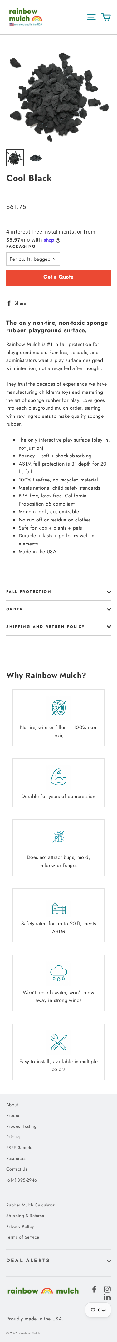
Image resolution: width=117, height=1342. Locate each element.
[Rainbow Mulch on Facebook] (94, 1289)
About (12, 1105)
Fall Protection (28, 592)
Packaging (21, 246)
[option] (58, 93)
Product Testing (21, 1126)
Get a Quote (58, 276)
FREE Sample (19, 1147)
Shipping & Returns (25, 1215)
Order (14, 609)
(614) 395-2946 (21, 1180)
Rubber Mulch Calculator (30, 1205)
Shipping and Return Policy (45, 626)
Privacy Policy (20, 1226)
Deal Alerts (28, 1260)
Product (14, 1115)
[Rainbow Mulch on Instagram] (107, 1289)
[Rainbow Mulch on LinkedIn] (107, 1297)
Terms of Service (22, 1237)
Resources (16, 1158)
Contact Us (16, 1169)
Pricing (13, 1137)
